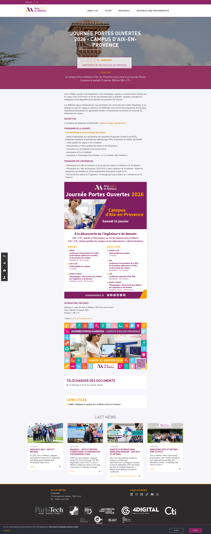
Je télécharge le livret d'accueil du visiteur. (86, 385)
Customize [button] (6, 530)
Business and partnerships (153, 10)
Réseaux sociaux (4, 263)
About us (92, 10)
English (28, 2)
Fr (37, 2)
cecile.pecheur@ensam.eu (82, 318)
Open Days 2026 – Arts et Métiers (42, 450)
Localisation (4, 270)
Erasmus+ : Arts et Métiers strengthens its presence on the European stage (85, 451)
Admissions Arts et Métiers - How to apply (164, 450)
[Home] (36, 9)
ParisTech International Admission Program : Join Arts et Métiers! (125, 451)
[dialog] (105, 529)
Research (124, 10)
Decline (176, 530)
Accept (195, 530)
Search (4, 256)
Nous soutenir (4, 277)
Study (108, 10)
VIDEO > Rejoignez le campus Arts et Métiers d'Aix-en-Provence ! (95, 404)
